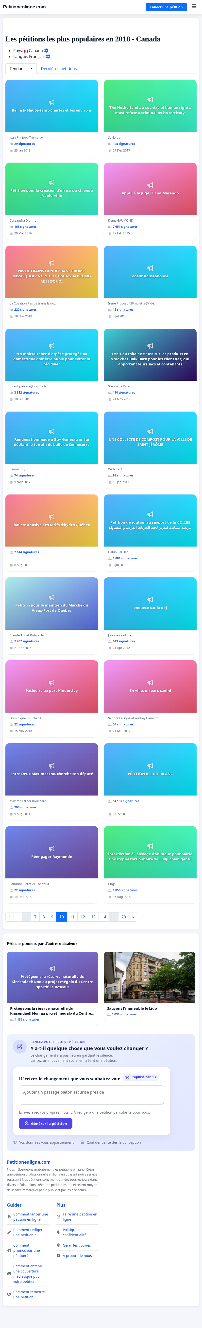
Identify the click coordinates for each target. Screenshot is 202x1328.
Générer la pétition (49, 1123)
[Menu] (194, 7)
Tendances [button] (20, 68)
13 (93, 917)
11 (72, 917)
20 (123, 917)
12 (83, 917)
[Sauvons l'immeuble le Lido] (149, 986)
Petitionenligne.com (24, 6)
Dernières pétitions (59, 68)
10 (61, 917)
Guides (14, 1205)
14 (104, 917)
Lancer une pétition (166, 7)
